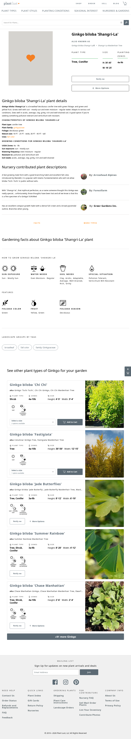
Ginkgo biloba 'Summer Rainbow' (37, 533)
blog (116, 3)
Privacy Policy (113, 705)
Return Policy (35, 705)
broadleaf (9, 347)
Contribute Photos (89, 714)
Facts (37, 223)
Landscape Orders (64, 707)
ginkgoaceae (19, 127)
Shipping (59, 695)
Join (89, 672)
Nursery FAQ (86, 698)
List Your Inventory (90, 710)
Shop (79, 3)
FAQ (4, 712)
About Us (110, 695)
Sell (104, 3)
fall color (11, 137)
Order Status (9, 700)
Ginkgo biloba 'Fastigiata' (31, 434)
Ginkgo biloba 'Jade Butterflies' (36, 484)
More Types (90, 223)
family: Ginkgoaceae (45, 347)
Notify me (100, 79)
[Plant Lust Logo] (11, 3)
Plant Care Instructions (61, 701)
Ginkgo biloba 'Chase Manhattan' (37, 585)
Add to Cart (72, 422)
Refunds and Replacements (10, 706)
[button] (121, 22)
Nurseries (33, 710)
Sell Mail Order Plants (87, 703)
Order (91, 3)
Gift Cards (33, 700)
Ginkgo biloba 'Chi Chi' (28, 384)
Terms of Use (112, 700)
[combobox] (32, 422)
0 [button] (125, 2)
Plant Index (34, 695)
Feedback (7, 717)
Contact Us (8, 695)
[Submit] (126, 22)
